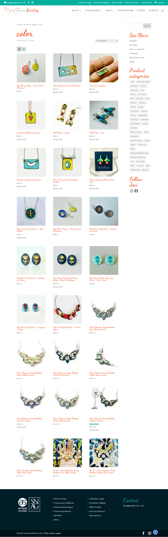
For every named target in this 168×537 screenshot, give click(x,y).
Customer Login (84, 3)
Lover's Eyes (142, 145)
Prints (133, 166)
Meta (56, 520)
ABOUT (75, 11)
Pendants (134, 53)
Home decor (135, 136)
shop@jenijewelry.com (133, 506)
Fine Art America (132, 3)
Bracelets (134, 103)
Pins (132, 161)
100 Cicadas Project (143, 82)
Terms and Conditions (64, 503)
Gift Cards (134, 128)
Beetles (133, 94)
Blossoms (140, 99)
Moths (133, 149)
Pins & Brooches (137, 58)
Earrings (133, 45)
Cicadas (140, 107)
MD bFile (58, 515)
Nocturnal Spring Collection (139, 153)
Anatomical (134, 86)
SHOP (109, 11)
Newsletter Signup (101, 3)
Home (19, 25)
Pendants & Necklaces (138, 157)
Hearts (146, 132)
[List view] (24, 49)
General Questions (62, 511)
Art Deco (143, 86)
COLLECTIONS (92, 11)
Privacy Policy (60, 499)
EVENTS (141, 11)
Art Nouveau (134, 90)
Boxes (147, 99)
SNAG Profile (117, 3)
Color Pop (144, 111)
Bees (142, 90)
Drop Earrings (135, 124)
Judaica (133, 145)
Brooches (142, 103)
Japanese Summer (136, 140)
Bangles (133, 41)
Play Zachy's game (52, 533)
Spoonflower (146, 3)
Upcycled (145, 170)
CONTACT (153, 11)
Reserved (140, 166)
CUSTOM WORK (125, 11)
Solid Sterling (135, 170)
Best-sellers (142, 94)
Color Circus (134, 111)
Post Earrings (140, 161)
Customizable (142, 115)
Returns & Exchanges (63, 507)
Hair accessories (137, 49)
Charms (133, 107)
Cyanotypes (134, 119)
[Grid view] (19, 49)
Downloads (144, 119)
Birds (132, 99)
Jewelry (147, 140)
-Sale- (133, 82)
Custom (133, 115)
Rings (132, 62)
